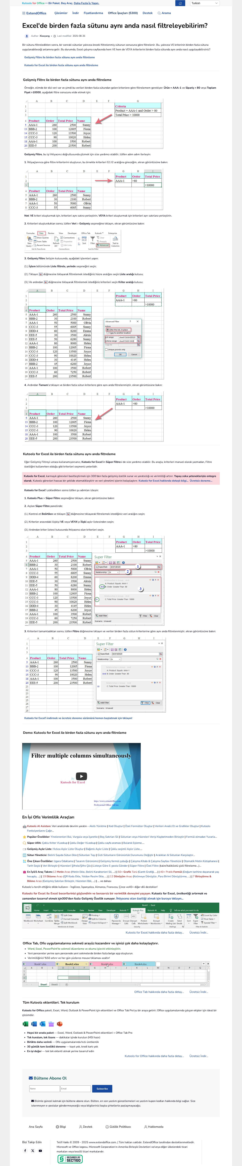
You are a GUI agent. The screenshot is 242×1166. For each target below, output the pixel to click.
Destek (87, 1127)
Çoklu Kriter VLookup (54, 843)
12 (55, 872)
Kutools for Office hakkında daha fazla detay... (154, 1056)
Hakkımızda (155, 1127)
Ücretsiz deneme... (201, 481)
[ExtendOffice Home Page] (180, 3)
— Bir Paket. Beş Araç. (61, 3)
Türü (134, 872)
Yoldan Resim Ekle (93, 876)
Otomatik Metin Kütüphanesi (201, 861)
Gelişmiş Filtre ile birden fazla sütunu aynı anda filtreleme (59, 57)
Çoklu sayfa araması (109, 843)
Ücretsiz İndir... (198, 933)
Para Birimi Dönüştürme (172, 876)
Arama (166, 13)
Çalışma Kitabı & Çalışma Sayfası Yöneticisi (156, 861)
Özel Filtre (152, 866)
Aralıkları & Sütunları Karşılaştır (174, 855)
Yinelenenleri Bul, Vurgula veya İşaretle (74, 837)
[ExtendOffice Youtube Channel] (40, 1151)
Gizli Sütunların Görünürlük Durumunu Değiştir (125, 855)
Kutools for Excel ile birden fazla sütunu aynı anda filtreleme (61, 65)
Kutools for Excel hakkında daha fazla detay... (155, 933)
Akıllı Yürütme (98, 826)
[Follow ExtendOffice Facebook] (25, 1151)
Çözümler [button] (60, 13)
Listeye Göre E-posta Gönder (110, 866)
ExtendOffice (36, 13)
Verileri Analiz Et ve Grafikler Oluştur (177, 826)
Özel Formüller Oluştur (139, 826)
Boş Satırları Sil (109, 837)
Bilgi (63, 1127)
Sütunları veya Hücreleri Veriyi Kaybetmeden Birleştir (152, 837)
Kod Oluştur (116, 826)
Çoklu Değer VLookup (83, 843)
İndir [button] (75, 13)
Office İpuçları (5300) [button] (123, 13)
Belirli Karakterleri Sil (99, 872)
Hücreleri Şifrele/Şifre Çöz (75, 866)
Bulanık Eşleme (132, 843)
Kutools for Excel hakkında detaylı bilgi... (163, 481)
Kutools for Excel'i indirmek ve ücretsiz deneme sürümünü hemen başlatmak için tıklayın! (78, 718)
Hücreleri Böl (83, 881)
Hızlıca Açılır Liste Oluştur (68, 849)
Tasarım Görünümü (86, 861)
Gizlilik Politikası (120, 1127)
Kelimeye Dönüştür (145, 876)
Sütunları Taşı (87, 855)
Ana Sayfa (36, 1127)
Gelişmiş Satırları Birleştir (58, 881)
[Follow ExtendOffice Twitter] (33, 1151)
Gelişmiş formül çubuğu (114, 861)
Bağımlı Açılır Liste (97, 849)
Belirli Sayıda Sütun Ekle (62, 855)
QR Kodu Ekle (72, 876)
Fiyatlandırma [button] (93, 13)
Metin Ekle (78, 872)
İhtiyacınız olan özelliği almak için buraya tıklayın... (149, 898)
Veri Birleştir (50, 866)
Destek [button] (148, 13)
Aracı (67, 872)
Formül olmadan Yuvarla (200, 837)
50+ (120, 872)
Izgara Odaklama (63, 861)
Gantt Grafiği (146, 872)
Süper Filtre (137, 866)
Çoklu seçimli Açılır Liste (125, 849)
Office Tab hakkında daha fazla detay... (159, 992)
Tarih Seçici (33, 866)
